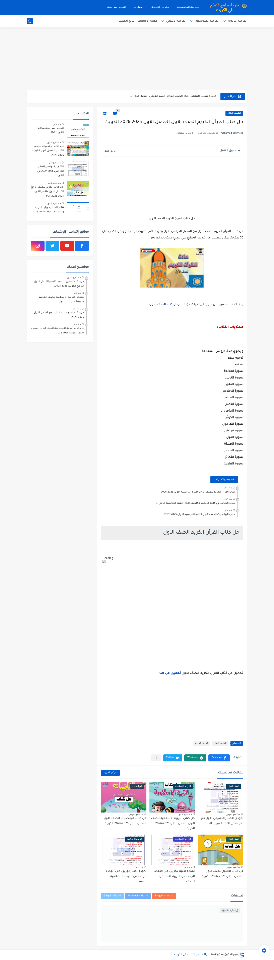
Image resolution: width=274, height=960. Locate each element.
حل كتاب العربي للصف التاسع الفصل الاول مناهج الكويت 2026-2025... (59, 284)
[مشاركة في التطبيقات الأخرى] (156, 757)
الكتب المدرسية (116, 7)
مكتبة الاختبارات (147, 21)
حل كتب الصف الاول (163, 304)
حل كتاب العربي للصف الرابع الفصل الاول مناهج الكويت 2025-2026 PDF (47, 192)
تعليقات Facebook (138, 896)
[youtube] (67, 246)
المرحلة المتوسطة (207, 21)
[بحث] (30, 21)
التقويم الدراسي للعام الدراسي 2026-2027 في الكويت (50, 171)
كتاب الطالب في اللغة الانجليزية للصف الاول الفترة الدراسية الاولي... (195, 503)
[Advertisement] (137, 59)
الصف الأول (234, 113)
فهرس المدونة (160, 7)
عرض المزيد (110, 772)
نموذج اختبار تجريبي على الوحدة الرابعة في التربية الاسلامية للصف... (174, 876)
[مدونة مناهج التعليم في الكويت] (227, 7)
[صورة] (78, 130)
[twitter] (52, 246)
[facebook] (82, 246)
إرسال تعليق (230, 910)
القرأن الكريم (201, 743)
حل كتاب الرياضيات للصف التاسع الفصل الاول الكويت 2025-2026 (48, 151)
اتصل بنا (138, 7)
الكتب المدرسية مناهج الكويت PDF (51, 130)
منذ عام (228, 487)
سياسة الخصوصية (188, 7)
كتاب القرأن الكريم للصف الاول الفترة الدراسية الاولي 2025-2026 (198, 492)
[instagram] (38, 246)
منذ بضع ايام (55, 162)
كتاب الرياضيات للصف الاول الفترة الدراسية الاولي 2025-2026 (199, 514)
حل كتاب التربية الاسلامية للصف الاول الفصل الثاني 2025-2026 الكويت (173, 823)
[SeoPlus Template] (241, 955)
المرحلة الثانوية (237, 21)
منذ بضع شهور (233, 814)
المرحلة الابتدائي (176, 21)
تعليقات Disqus (112, 896)
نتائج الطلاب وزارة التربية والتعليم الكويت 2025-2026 (48, 209)
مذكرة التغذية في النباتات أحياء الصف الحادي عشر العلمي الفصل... (173, 96)
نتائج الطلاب (126, 21)
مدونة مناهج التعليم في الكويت (192, 954)
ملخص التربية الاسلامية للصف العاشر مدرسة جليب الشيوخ (61, 299)
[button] (219, 757)
